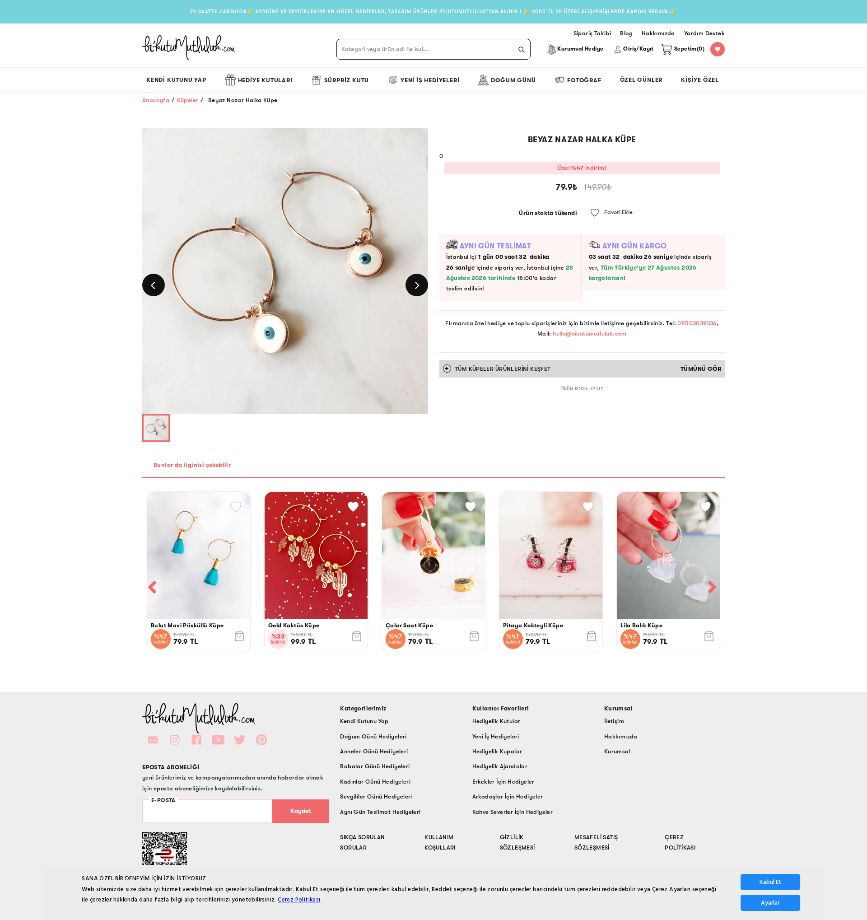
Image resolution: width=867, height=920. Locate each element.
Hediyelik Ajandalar (500, 766)
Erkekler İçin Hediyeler (503, 781)
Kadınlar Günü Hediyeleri (375, 781)
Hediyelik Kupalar (497, 751)
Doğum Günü (513, 80)
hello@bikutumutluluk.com (590, 333)
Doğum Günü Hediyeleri (373, 736)
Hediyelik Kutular (496, 721)
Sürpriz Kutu (346, 80)
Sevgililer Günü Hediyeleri (376, 796)
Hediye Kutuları (265, 80)
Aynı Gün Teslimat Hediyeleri (380, 811)
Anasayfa (155, 100)
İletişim (614, 721)
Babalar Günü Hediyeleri (375, 766)
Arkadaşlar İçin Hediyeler (507, 796)
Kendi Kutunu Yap (176, 79)
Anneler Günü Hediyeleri (374, 751)
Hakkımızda (621, 736)
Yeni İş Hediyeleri (430, 80)
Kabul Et (770, 882)
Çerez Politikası (299, 900)
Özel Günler (641, 79)
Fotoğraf (584, 80)
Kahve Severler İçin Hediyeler (512, 811)
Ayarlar (770, 903)
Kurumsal (617, 751)
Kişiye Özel (700, 79)
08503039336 (696, 323)
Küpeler (188, 100)
